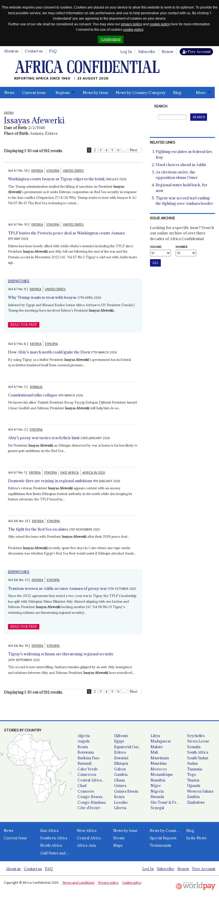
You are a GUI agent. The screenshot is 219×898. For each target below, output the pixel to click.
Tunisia (193, 780)
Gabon (120, 769)
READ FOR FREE (23, 325)
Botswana (86, 752)
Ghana (119, 780)
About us (11, 51)
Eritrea (120, 752)
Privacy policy (108, 882)
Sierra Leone (198, 741)
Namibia (158, 780)
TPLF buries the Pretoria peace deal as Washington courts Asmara (66, 233)
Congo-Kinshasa (92, 802)
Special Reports (163, 838)
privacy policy (131, 24)
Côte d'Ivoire (89, 807)
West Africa (86, 830)
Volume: (156, 246)
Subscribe (146, 51)
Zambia (193, 796)
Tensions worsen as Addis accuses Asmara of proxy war (57, 588)
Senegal (157, 807)
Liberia (120, 807)
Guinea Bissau (126, 791)
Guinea (120, 785)
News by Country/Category (141, 92)
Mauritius (159, 763)
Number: (182, 246)
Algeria (84, 735)
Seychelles (196, 735)
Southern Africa (53, 838)
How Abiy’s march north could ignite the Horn (49, 352)
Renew (167, 51)
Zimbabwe (196, 802)
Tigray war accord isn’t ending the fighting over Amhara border (184, 200)
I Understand (111, 39)
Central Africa (89, 838)
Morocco (159, 769)
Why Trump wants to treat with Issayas (42, 297)
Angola (84, 741)
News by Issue (95, 92)
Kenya (119, 796)
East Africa (49, 830)
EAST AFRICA (69, 472)
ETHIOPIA (52, 170)
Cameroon (87, 774)
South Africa (197, 752)
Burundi (85, 763)
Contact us (34, 51)
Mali (154, 752)
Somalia (193, 746)
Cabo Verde (88, 769)
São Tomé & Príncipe (166, 802)
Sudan (192, 763)
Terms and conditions (78, 882)
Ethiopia (121, 763)
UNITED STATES (73, 170)
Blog (177, 92)
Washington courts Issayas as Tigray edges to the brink (56, 178)
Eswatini (121, 758)
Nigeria (157, 791)
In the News (196, 838)
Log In (126, 51)
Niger (156, 785)
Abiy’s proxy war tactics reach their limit (44, 437)
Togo (191, 774)
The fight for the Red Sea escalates (38, 529)
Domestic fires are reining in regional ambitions (50, 480)
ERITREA (37, 170)
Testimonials (160, 845)
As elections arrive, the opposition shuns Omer (177, 174)
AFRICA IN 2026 (93, 472)
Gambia (120, 774)
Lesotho (121, 802)
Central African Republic (94, 780)
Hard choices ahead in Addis (181, 164)
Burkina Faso (89, 758)
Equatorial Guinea (129, 746)
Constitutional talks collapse (33, 395)
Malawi (157, 746)
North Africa (51, 845)
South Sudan (197, 758)
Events (119, 838)
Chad (82, 785)
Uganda (193, 785)
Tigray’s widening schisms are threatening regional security (60, 653)
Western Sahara (200, 791)
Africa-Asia (86, 845)
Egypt (119, 741)
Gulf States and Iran (56, 853)
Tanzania (194, 769)
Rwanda (157, 796)
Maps (118, 845)
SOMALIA (36, 387)
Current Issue (34, 92)
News (9, 92)
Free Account (199, 51)
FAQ (53, 51)
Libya (155, 735)
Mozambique (162, 774)
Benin (83, 746)
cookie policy (160, 24)
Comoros (86, 791)
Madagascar (161, 741)
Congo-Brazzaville (93, 796)
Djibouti (121, 735)
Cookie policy (131, 882)
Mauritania (160, 758)
